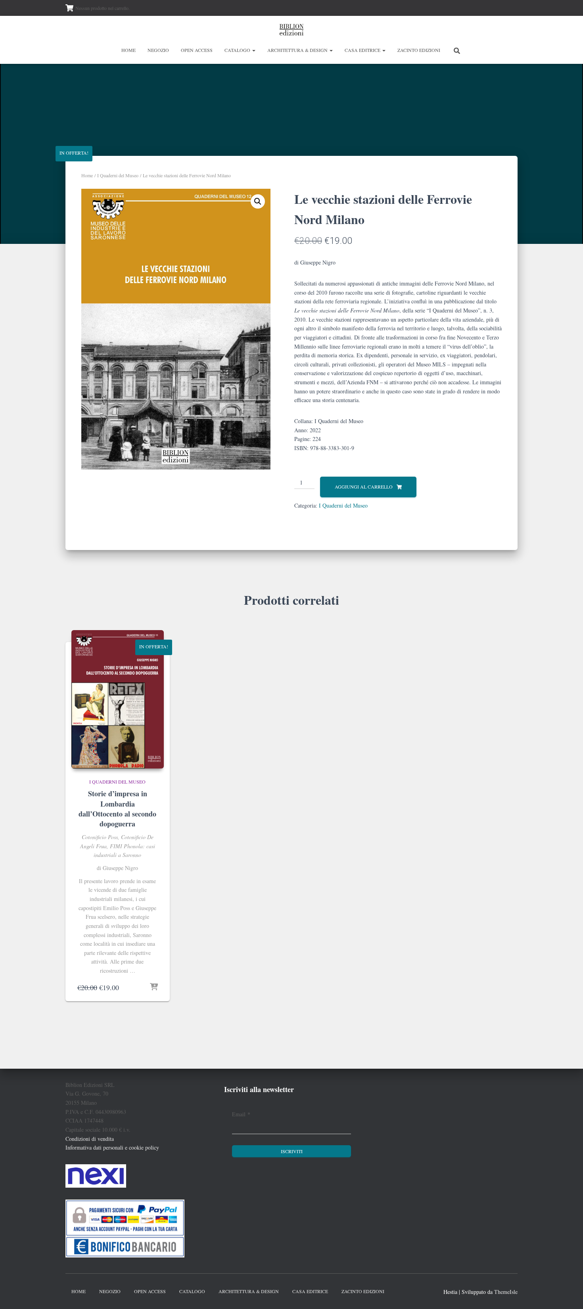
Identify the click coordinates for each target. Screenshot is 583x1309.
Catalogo (237, 50)
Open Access (197, 50)
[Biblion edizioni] (291, 30)
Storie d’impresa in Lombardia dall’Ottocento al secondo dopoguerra (117, 808)
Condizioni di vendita (89, 1138)
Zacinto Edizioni (418, 50)
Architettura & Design (298, 50)
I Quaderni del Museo (117, 175)
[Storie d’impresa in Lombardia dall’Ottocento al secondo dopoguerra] (117, 699)
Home (128, 50)
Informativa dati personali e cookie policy (112, 1147)
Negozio (158, 50)
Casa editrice (363, 50)
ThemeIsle (506, 1292)
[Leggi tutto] (154, 987)
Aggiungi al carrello (364, 486)
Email (241, 1114)
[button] (253, 50)
